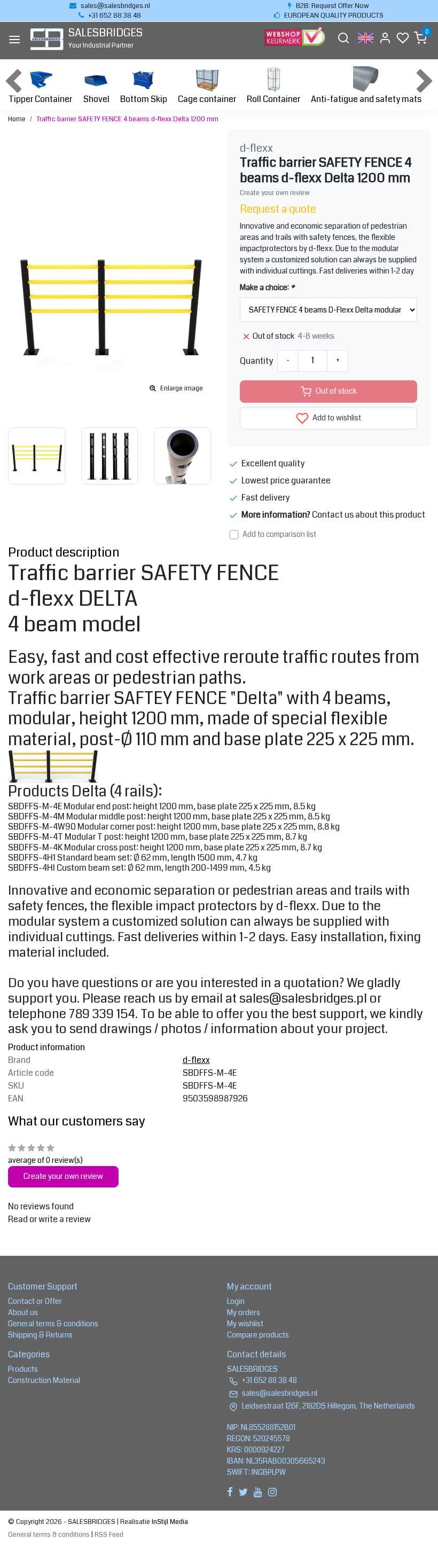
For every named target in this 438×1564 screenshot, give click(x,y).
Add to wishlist (336, 418)
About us (23, 1312)
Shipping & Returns (40, 1335)
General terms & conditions (53, 1323)
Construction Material (44, 1380)
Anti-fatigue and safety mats (366, 99)
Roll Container (273, 99)
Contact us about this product (368, 515)
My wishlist (245, 1323)
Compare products (258, 1335)
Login (236, 1301)
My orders (243, 1312)
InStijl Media (169, 1522)
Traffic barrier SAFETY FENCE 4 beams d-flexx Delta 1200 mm (127, 119)
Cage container (207, 99)
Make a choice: (267, 287)
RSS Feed (109, 1534)
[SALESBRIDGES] (46, 39)
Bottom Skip (143, 99)
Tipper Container (40, 99)
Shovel (96, 99)
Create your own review (275, 193)
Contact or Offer (35, 1301)
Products (23, 1369)
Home (17, 119)
